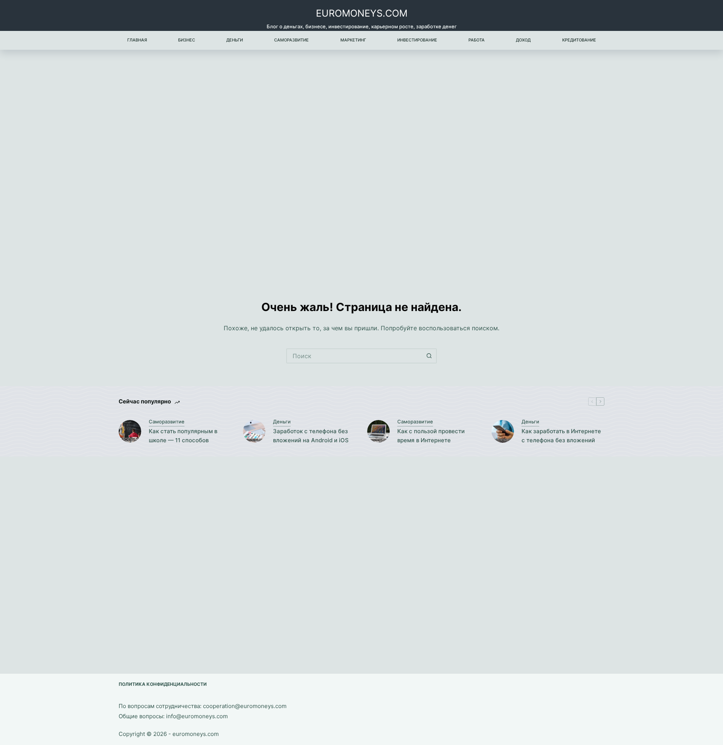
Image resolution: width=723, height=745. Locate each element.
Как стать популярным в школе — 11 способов (183, 436)
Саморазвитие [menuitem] (291, 40)
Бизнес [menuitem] (186, 40)
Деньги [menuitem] (234, 40)
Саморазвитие (167, 421)
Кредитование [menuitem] (579, 40)
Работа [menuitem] (476, 40)
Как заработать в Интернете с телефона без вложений (561, 436)
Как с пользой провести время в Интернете (431, 436)
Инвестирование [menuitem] (417, 40)
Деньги (282, 421)
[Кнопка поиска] (429, 355)
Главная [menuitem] (137, 40)
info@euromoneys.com (197, 716)
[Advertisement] (361, 163)
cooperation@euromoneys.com (245, 706)
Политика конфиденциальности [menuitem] (163, 684)
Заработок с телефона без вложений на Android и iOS (311, 436)
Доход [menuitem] (523, 40)
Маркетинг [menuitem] (353, 40)
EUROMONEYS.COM (361, 13)
